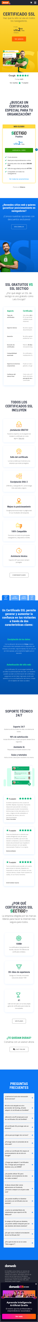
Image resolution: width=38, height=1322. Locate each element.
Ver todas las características (19, 179)
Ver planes (19, 39)
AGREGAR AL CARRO (19, 150)
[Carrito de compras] (31, 3)
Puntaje (19, 79)
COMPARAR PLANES (19, 575)
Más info (21, 438)
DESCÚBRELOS (19, 227)
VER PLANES (19, 1021)
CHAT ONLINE (19, 1049)
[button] (36, 149)
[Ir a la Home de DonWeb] (5, 2)
